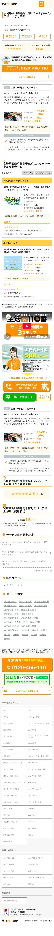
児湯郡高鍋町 (25, 605)
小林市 (16, 634)
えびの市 (25, 630)
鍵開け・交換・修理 (10, 776)
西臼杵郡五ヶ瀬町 (29, 618)
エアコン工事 (33, 763)
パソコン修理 (8, 809)
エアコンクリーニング (11, 802)
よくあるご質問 (8, 871)
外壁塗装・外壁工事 (10, 822)
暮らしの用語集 (8, 864)
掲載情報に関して (34, 864)
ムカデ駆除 (32, 730)
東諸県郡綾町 (40, 605)
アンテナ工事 (33, 750)
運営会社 (31, 884)
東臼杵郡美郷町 (11, 626)
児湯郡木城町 (25, 601)
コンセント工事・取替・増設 (38, 756)
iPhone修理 (7, 841)
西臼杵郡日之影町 (12, 622)
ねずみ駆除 (32, 743)
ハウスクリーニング (10, 795)
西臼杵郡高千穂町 (31, 622)
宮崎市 (7, 638)
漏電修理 (6, 756)
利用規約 (6, 884)
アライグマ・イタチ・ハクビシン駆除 (39, 736)
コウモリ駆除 (8, 750)
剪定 (5, 710)
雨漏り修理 (32, 782)
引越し (30, 835)
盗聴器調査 (32, 828)
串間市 (44, 630)
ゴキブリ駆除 (8, 736)
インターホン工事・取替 (37, 769)
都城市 (43, 634)
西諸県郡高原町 (28, 609)
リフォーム (32, 822)
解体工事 (31, 815)
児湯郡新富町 (10, 605)
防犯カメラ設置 (8, 828)
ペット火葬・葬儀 (34, 802)
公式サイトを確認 (31, 121)
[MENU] (50, 4)
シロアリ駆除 (8, 723)
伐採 (29, 710)
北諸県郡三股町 (11, 614)
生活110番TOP (8, 650)
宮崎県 (4, 652)
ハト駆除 (6, 743)
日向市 (7, 634)
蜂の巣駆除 (7, 730)
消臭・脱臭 (32, 795)
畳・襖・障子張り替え (11, 789)
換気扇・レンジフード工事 (12, 763)
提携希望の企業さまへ (11, 901)
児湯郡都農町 (27, 614)
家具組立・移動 (8, 835)
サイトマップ (8, 878)
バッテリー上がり (24, 650)
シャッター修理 (33, 717)
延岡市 (34, 634)
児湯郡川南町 (10, 601)
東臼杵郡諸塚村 (11, 630)
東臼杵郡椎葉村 (28, 626)
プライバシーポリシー (36, 878)
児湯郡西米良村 (41, 601)
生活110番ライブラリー (36, 858)
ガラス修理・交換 (34, 776)
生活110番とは (8, 858)
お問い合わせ (33, 871)
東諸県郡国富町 (11, 609)
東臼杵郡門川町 (11, 618)
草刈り (5, 717)
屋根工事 (6, 815)
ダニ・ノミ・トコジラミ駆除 (38, 723)
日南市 (25, 634)
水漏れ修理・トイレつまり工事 (14, 782)
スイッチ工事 (8, 769)
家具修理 (31, 809)
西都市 (35, 630)
